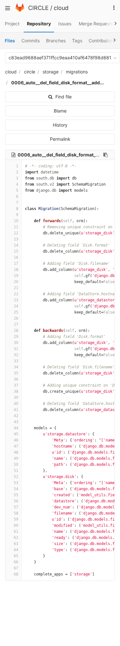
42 (16, 416)
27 (16, 324)
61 (16, 531)
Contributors (102, 40)
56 (16, 501)
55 (16, 495)
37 (16, 385)
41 (16, 409)
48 (16, 452)
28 (16, 330)
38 (16, 391)
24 (16, 306)
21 (16, 288)
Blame (60, 110)
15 (16, 251)
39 (16, 397)
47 (16, 446)
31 (16, 349)
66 (16, 562)
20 (16, 282)
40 (16, 403)
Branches (56, 40)
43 (16, 422)
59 (16, 519)
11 (16, 227)
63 (16, 543)
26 (16, 318)
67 (16, 568)
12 (16, 233)
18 (16, 269)
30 (16, 342)
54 (16, 489)
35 (16, 373)
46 (16, 440)
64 (16, 550)
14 (16, 245)
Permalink (60, 139)
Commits (30, 40)
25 (16, 312)
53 (16, 483)
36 (16, 379)
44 (16, 428)
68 (16, 574)
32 (16, 355)
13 (16, 239)
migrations (77, 71)
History (60, 125)
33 (16, 361)
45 (16, 434)
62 (16, 537)
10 (16, 221)
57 (16, 507)
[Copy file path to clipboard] (105, 155)
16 (16, 257)
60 (16, 525)
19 (16, 275)
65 (16, 556)
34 (16, 367)
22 (16, 294)
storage (51, 71)
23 (16, 300)
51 (16, 470)
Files (10, 40)
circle (29, 71)
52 (16, 476)
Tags (77, 40)
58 (16, 513)
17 (16, 263)
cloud (61, 7)
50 (16, 464)
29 (16, 336)
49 (16, 458)
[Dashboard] (19, 10)
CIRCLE (38, 7)
